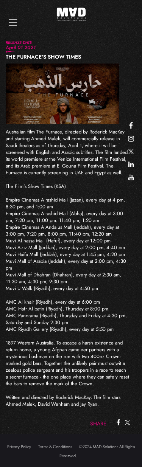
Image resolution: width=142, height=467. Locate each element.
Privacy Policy (19, 447)
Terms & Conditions (55, 447)
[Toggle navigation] (13, 22)
